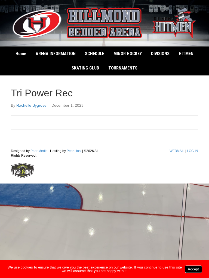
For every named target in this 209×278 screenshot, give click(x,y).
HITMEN (186, 53)
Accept (193, 269)
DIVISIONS (160, 53)
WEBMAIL (177, 151)
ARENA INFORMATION (56, 53)
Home (21, 53)
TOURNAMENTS (122, 68)
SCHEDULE (94, 53)
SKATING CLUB (85, 68)
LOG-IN (192, 151)
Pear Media (39, 151)
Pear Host (74, 151)
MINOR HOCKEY (127, 53)
